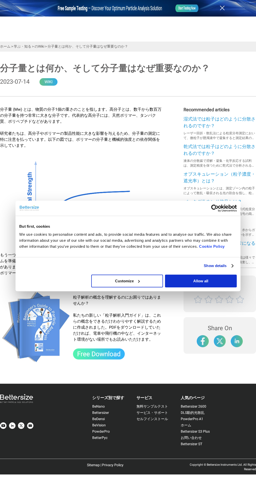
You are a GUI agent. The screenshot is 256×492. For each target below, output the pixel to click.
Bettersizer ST (191, 444)
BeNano (98, 406)
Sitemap (93, 465)
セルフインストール (152, 419)
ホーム (5, 46)
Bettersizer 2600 (193, 406)
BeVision (99, 425)
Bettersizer (100, 412)
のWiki (39, 46)
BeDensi (98, 419)
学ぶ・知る (22, 46)
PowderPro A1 (192, 419)
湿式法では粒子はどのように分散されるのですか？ (220, 122)
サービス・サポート (152, 412)
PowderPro (101, 431)
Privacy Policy (113, 465)
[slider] (220, 305)
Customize (124, 281)
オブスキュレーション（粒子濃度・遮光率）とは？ (220, 177)
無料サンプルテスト (152, 406)
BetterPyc (100, 437)
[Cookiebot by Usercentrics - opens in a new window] (215, 208)
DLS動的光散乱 (192, 412)
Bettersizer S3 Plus (195, 431)
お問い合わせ (191, 437)
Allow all (200, 281)
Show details (215, 266)
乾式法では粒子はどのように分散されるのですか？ (220, 150)
